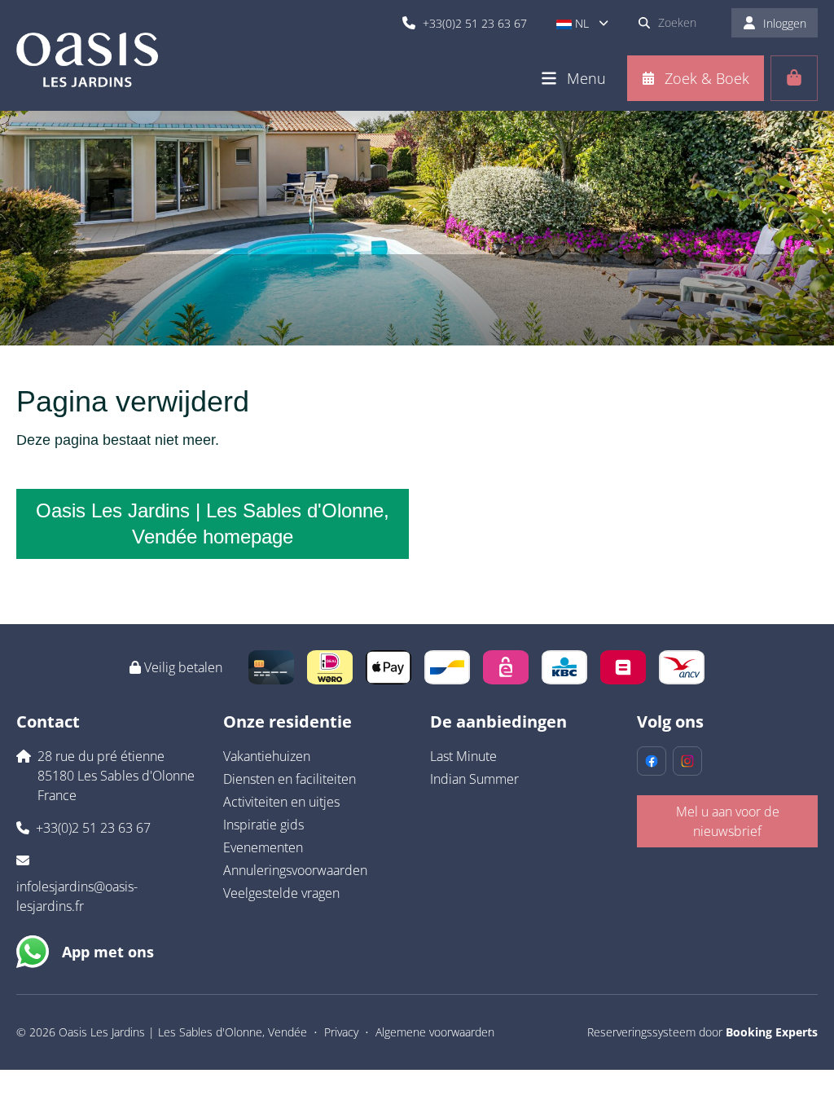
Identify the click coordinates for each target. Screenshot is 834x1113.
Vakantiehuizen (266, 756)
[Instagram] (687, 761)
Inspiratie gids (263, 825)
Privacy (341, 1032)
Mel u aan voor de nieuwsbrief (727, 821)
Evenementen (263, 847)
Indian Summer (474, 779)
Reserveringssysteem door (702, 1032)
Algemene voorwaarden (434, 1032)
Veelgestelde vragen (281, 893)
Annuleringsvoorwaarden (295, 870)
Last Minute (463, 756)
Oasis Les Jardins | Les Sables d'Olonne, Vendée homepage (212, 523)
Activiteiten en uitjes (281, 802)
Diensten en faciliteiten (289, 779)
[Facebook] (651, 761)
